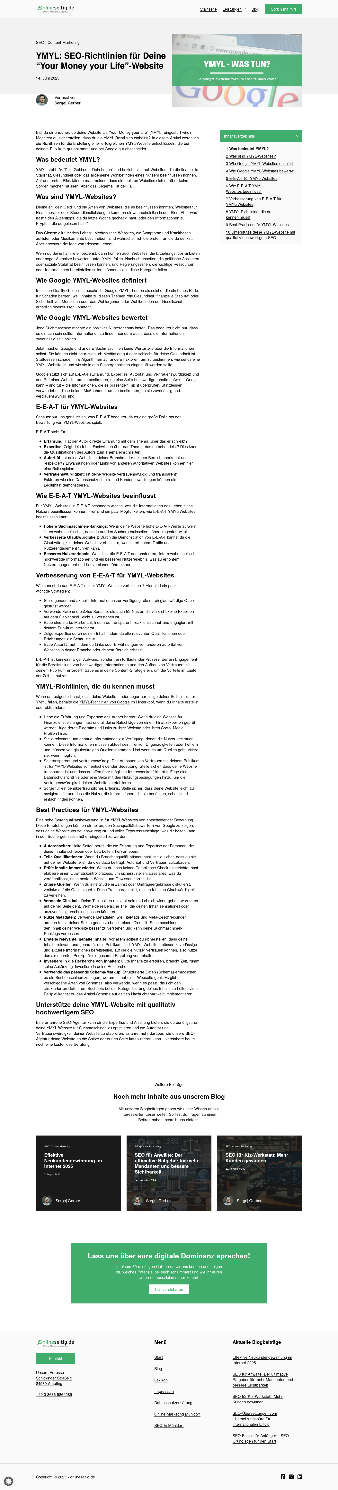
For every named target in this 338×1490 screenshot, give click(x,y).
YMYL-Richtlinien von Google (104, 702)
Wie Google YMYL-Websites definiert (261, 163)
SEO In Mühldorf (169, 1425)
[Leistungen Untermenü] (245, 9)
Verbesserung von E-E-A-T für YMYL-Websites (253, 201)
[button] (261, 136)
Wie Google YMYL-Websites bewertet (262, 171)
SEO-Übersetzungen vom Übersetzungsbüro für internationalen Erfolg (255, 1418)
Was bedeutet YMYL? (249, 148)
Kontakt (55, 1358)
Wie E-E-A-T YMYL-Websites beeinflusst (244, 188)
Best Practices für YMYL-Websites (259, 224)
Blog (255, 9)
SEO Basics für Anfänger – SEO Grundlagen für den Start (261, 1438)
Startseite (208, 9)
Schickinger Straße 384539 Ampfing (54, 1380)
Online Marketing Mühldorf (177, 1414)
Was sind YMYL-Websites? (252, 156)
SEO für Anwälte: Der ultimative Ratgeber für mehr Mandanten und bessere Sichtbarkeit (167, 1163)
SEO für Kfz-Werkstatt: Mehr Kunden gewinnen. (257, 1157)
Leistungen (232, 9)
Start (158, 1357)
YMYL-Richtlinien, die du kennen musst (248, 214)
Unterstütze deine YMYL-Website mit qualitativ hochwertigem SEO (260, 234)
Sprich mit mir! (283, 9)
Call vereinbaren (169, 1289)
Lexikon (161, 1380)
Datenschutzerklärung (173, 1402)
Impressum (164, 1391)
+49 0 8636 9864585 (54, 1394)
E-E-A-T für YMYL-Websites (253, 178)
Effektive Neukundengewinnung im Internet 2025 (73, 1160)
